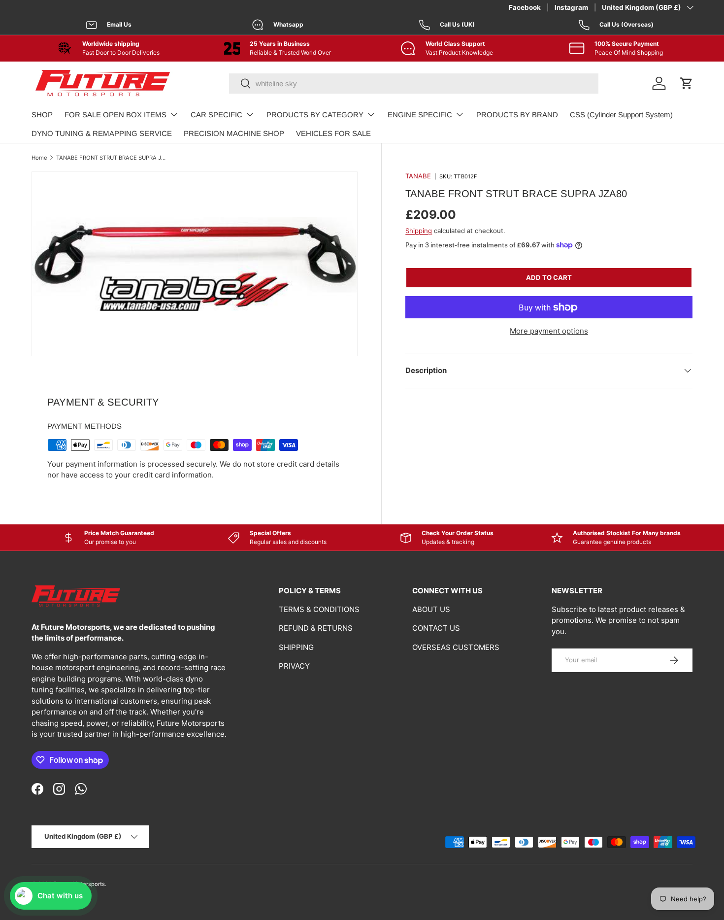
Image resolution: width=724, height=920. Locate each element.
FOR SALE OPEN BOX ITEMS (115, 114)
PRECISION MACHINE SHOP (234, 133)
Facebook (525, 7)
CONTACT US (436, 628)
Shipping (418, 231)
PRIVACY (294, 666)
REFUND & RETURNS (316, 628)
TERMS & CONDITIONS (319, 609)
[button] (686, 83)
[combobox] (413, 83)
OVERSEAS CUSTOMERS (455, 647)
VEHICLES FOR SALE (333, 133)
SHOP (42, 114)
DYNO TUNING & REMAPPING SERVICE (102, 133)
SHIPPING (296, 647)
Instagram (571, 7)
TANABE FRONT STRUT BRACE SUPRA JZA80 (111, 157)
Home (39, 157)
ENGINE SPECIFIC (420, 114)
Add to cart (549, 277)
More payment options (549, 331)
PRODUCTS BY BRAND (517, 114)
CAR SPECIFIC (216, 114)
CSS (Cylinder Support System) (621, 114)
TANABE (418, 176)
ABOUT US (431, 609)
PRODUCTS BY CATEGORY (314, 114)
